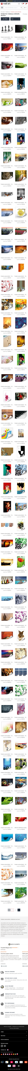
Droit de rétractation (14, 1028)
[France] (3, 1054)
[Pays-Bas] (7, 1054)
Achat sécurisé (9, 986)
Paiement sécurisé (10, 1012)
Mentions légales (7, 1026)
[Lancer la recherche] (21, 7)
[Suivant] (19, 910)
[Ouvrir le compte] (19, 4)
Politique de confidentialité (18, 1026)
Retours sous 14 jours (11, 978)
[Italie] (5, 1054)
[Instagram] (2, 1046)
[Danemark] (9, 1054)
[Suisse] (11, 1054)
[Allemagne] (1, 1054)
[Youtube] (5, 1046)
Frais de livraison (10, 971)
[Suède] (15, 1054)
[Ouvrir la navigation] (2, 7)
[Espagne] (13, 1054)
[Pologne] (17, 1054)
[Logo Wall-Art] (5, 4)
